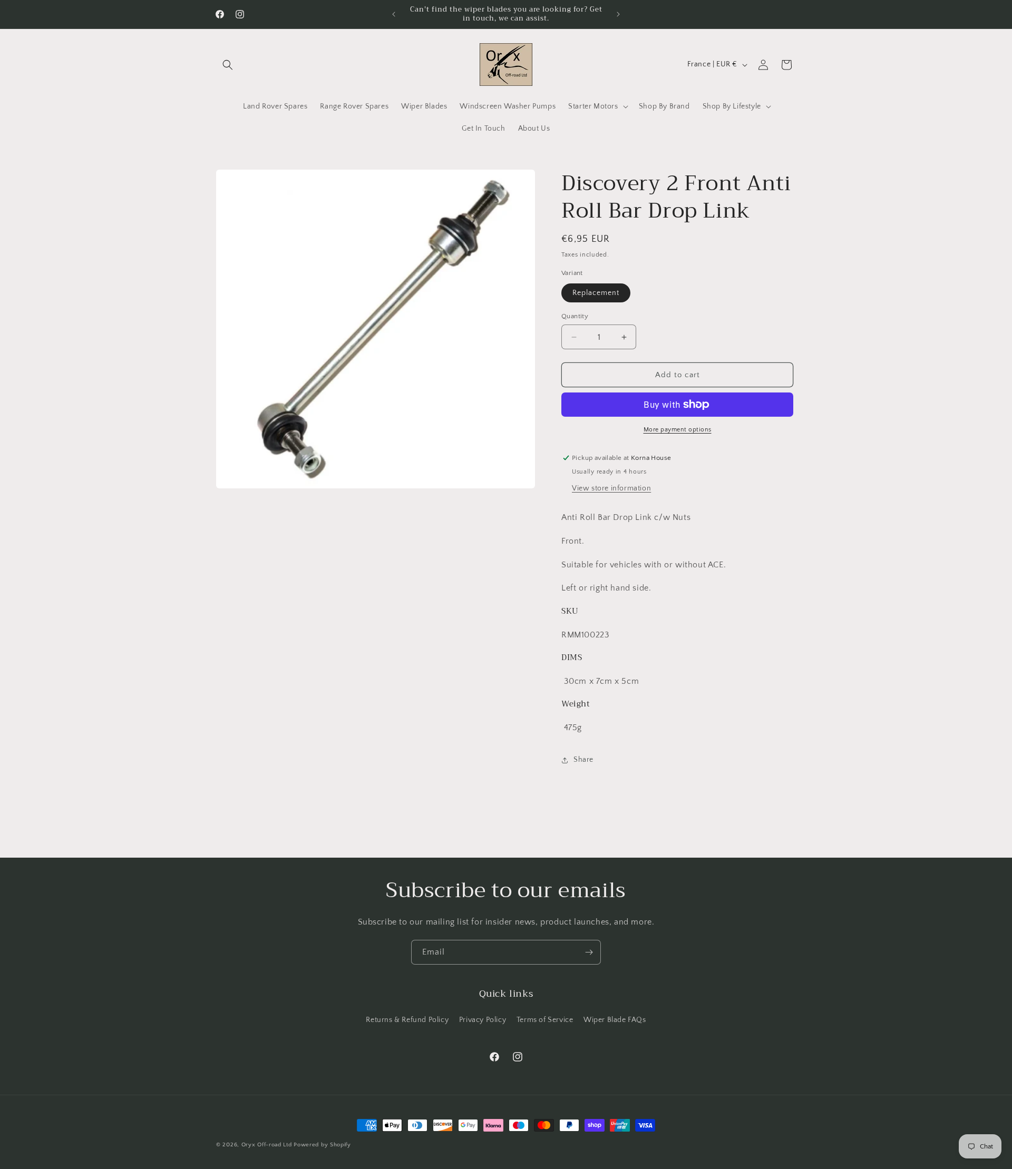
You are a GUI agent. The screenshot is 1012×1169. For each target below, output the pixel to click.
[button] (227, 64)
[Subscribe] (588, 952)
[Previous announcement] (393, 14)
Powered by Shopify (322, 1145)
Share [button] (583, 759)
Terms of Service (545, 1020)
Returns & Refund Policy (407, 1020)
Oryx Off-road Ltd (266, 1145)
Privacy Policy (482, 1020)
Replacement (595, 293)
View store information (611, 488)
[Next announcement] (618, 14)
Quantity (574, 316)
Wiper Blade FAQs (614, 1020)
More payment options (678, 429)
